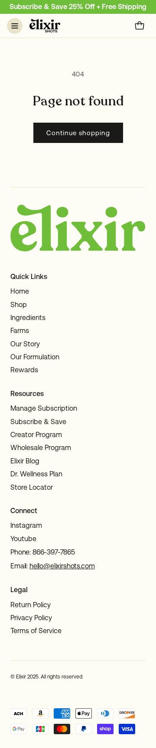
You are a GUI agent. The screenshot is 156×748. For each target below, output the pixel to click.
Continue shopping (78, 132)
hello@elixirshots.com (62, 566)
